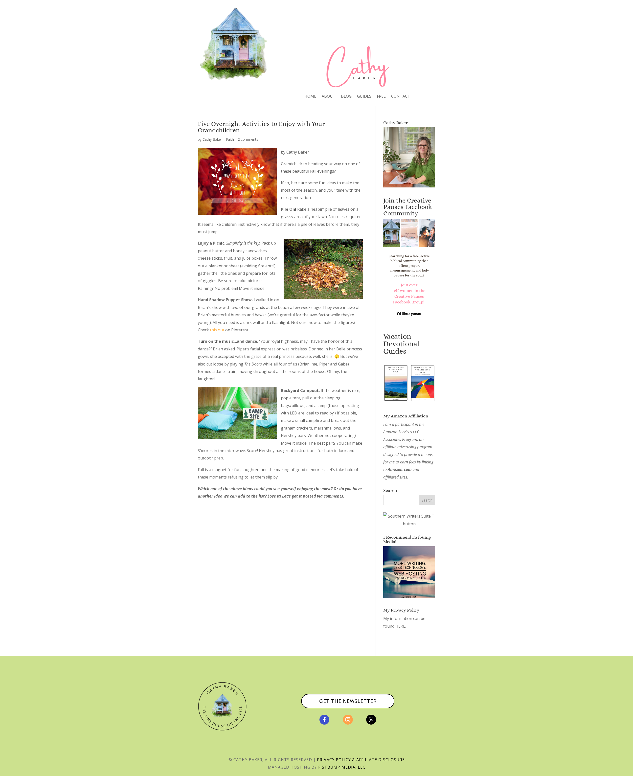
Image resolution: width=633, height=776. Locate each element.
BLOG (346, 96)
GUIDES (364, 96)
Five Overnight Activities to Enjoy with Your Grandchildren (261, 127)
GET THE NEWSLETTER (348, 701)
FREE (381, 96)
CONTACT (400, 96)
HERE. (400, 626)
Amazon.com (399, 469)
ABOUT (329, 96)
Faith (230, 139)
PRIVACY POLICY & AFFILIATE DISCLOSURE (361, 759)
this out (217, 330)
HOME (310, 96)
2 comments (248, 139)
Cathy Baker (212, 139)
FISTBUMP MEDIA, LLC (341, 767)
